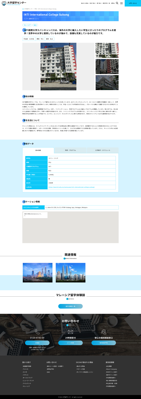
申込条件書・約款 (111, 383)
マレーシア (27, 25)
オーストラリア (27, 378)
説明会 (113, 3)
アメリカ (25, 369)
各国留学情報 (27, 366)
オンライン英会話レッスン (85, 372)
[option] (58, 66)
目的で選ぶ (93, 3)
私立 (35, 25)
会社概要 (109, 366)
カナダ (25, 372)
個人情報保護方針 (111, 380)
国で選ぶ (99, 3)
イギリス (25, 375)
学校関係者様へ (111, 378)
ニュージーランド (28, 380)
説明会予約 (50, 369)
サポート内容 (81, 369)
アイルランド (27, 383)
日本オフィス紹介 (111, 372)
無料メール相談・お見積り (55, 366)
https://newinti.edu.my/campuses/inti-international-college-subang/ (72, 187)
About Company (111, 369)
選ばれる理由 (84, 3)
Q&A (48, 372)
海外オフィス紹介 (111, 375)
